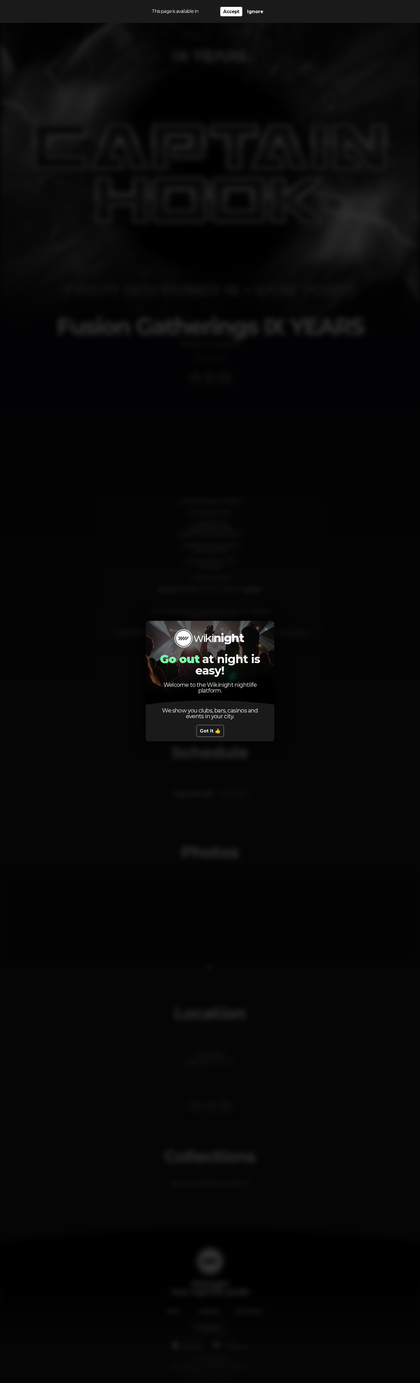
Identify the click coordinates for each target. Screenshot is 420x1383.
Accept (231, 11)
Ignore (255, 11)
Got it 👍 (210, 731)
